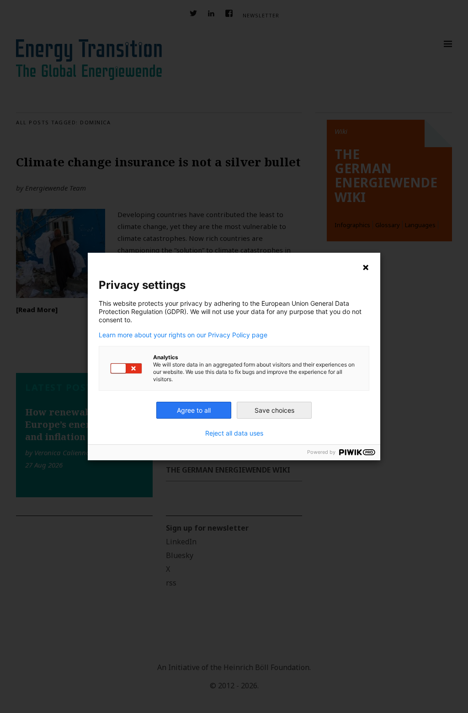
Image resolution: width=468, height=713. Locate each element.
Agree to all (194, 410)
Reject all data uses (234, 433)
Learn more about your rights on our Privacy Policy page (183, 335)
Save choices (274, 410)
